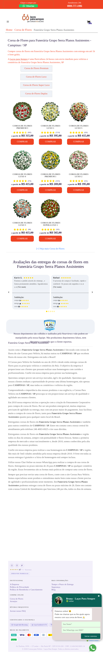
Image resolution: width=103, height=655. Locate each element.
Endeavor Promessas (20, 573)
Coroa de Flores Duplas (36, 93)
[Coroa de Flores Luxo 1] (50, 113)
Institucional (16, 580)
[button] (20, 78)
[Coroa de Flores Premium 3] (22, 113)
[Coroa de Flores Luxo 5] (78, 113)
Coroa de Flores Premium (36, 68)
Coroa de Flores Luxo (36, 76)
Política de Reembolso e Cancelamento (26, 590)
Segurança (56, 587)
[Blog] (22, 566)
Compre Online (17, 595)
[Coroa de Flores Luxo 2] (78, 161)
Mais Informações (60, 580)
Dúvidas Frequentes (19, 607)
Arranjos (13, 601)
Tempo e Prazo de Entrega (62, 584)
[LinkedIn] (12, 566)
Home (9, 29)
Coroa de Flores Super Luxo (36, 85)
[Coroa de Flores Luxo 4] (22, 161)
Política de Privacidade (19, 587)
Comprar (22, 141)
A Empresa (14, 584)
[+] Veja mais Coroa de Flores (50, 248)
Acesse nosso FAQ (18, 611)
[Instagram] (17, 566)
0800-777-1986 (74, 5)
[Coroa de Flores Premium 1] (50, 161)
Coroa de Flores (23, 29)
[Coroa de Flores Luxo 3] (22, 210)
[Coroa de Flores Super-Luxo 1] (50, 210)
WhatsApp (30, 6)
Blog (54, 590)
